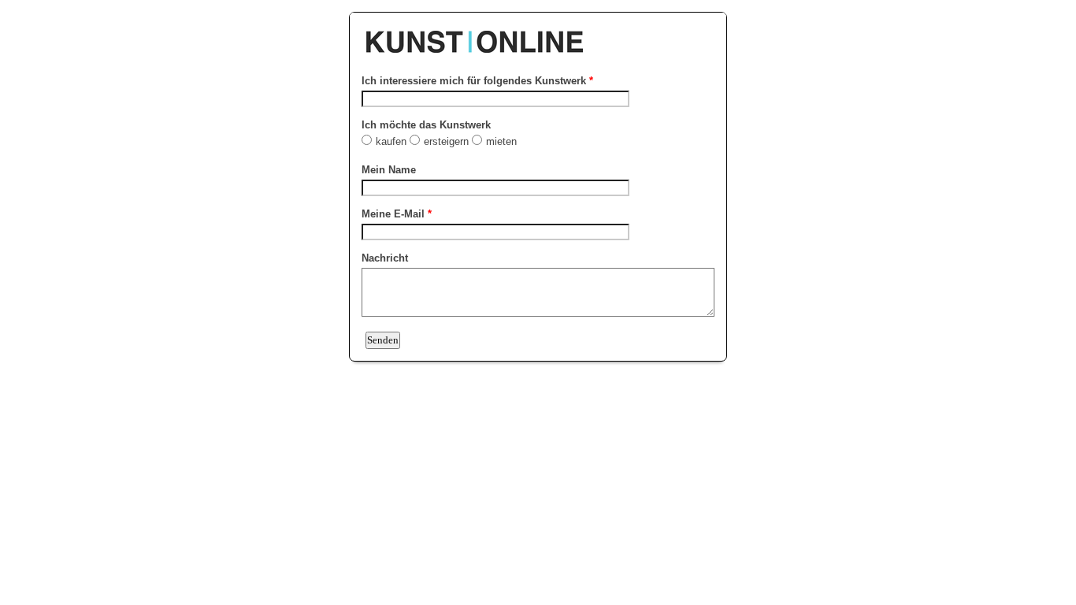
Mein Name (389, 170)
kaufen (393, 141)
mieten (501, 141)
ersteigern (448, 141)
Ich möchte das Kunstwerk (426, 125)
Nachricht (385, 258)
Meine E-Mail (397, 214)
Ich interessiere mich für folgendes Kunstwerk (477, 81)
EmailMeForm (538, 34)
